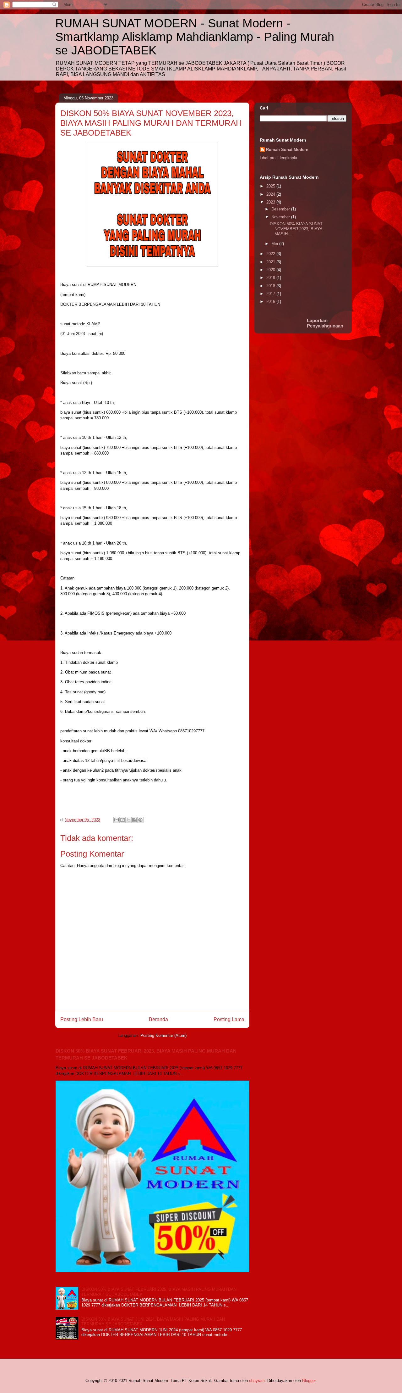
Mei (275, 243)
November (281, 217)
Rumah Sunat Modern (287, 149)
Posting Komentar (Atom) (163, 1035)
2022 (271, 253)
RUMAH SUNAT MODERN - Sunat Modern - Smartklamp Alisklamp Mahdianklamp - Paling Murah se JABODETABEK (194, 37)
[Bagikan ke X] (128, 820)
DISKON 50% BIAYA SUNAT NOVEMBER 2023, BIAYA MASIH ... (296, 228)
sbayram (257, 1380)
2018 (271, 285)
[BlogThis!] (122, 820)
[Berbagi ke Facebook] (134, 820)
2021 (271, 262)
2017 (271, 293)
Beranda (158, 1019)
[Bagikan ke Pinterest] (140, 820)
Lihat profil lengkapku (279, 157)
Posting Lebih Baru (81, 1019)
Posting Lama (229, 1019)
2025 (271, 186)
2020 (271, 269)
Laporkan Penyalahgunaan (325, 323)
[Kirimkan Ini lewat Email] (116, 820)
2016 (271, 301)
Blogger (309, 1380)
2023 (271, 202)
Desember (281, 209)
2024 (271, 194)
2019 (271, 277)
